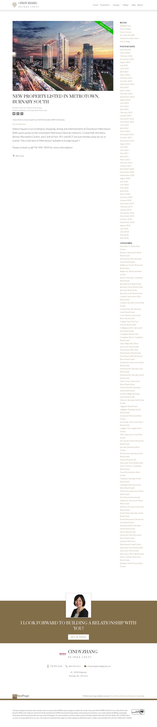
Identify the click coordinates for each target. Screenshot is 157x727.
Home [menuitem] (95, 5)
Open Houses (126, 32)
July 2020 (124, 181)
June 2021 (124, 150)
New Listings (125, 29)
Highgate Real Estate (128, 406)
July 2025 (124, 65)
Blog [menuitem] (133, 5)
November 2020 (127, 172)
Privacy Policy (114, 696)
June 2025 (124, 68)
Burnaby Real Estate (128, 290)
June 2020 (124, 184)
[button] (78, 637)
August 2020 (125, 178)
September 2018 (127, 222)
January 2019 (125, 209)
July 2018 (124, 228)
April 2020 (124, 191)
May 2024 (124, 87)
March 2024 (125, 90)
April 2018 (124, 238)
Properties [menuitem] (104, 5)
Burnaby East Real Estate (130, 284)
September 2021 (127, 140)
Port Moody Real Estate (130, 497)
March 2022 (125, 131)
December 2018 (127, 213)
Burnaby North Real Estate (131, 287)
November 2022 (127, 122)
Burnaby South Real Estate (131, 293)
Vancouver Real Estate (129, 550)
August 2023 (125, 100)
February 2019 (126, 206)
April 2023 (124, 109)
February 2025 (126, 78)
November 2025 (127, 59)
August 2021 (125, 144)
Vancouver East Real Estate (131, 547)
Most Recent (125, 49)
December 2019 (127, 203)
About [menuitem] (140, 5)
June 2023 (124, 103)
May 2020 (124, 188)
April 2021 (124, 156)
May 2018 (124, 235)
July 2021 (124, 147)
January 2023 (125, 115)
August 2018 (125, 225)
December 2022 (127, 118)
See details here (19, 124)
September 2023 (127, 97)
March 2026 (125, 53)
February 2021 (126, 162)
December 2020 (127, 169)
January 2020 (125, 200)
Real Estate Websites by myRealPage (132, 696)
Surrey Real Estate (128, 532)
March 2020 (125, 194)
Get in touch (78, 637)
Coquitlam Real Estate (129, 334)
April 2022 (124, 128)
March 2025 (125, 75)
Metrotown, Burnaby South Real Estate (33, 110)
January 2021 (125, 166)
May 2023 (124, 106)
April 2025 (124, 71)
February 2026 (126, 56)
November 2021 (127, 134)
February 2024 (126, 93)
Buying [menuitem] (116, 5)
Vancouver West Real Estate (132, 554)
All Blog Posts (125, 26)
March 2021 (125, 159)
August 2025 (125, 62)
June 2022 (124, 125)
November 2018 (127, 216)
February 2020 (126, 197)
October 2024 (126, 81)
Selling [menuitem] (125, 5)
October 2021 (126, 137)
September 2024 (127, 84)
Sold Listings (125, 41)
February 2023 (126, 112)
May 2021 (124, 153)
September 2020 (127, 175)
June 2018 (124, 231)
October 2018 (126, 219)
